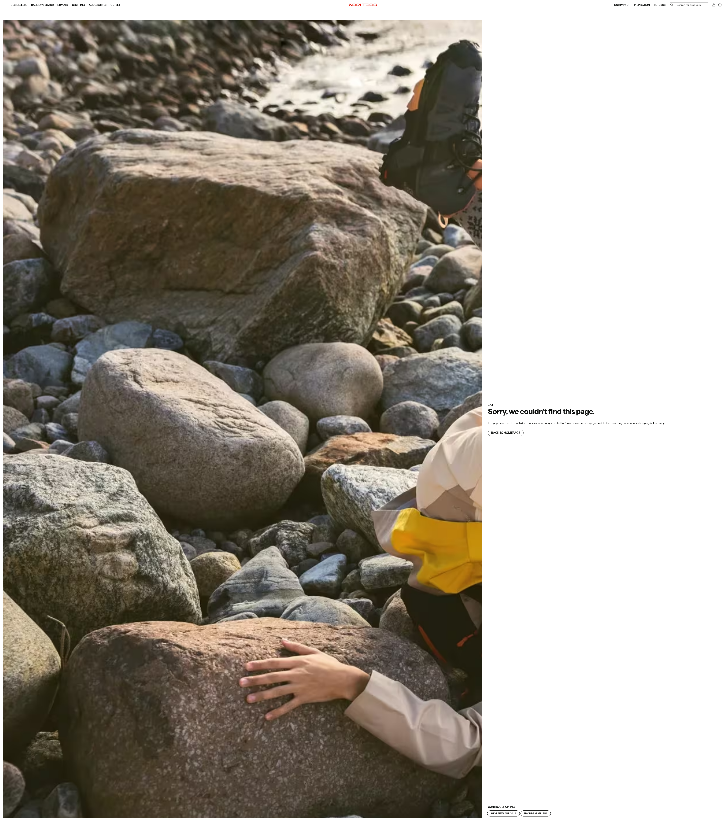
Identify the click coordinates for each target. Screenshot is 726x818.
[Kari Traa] (363, 4)
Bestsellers (19, 4)
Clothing (78, 4)
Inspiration (642, 4)
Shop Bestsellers (536, 813)
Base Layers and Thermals (49, 4)
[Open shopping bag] (720, 5)
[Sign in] (714, 5)
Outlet (115, 4)
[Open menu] (6, 5)
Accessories (97, 4)
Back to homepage (505, 432)
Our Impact (622, 4)
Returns (660, 4)
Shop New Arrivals (503, 813)
